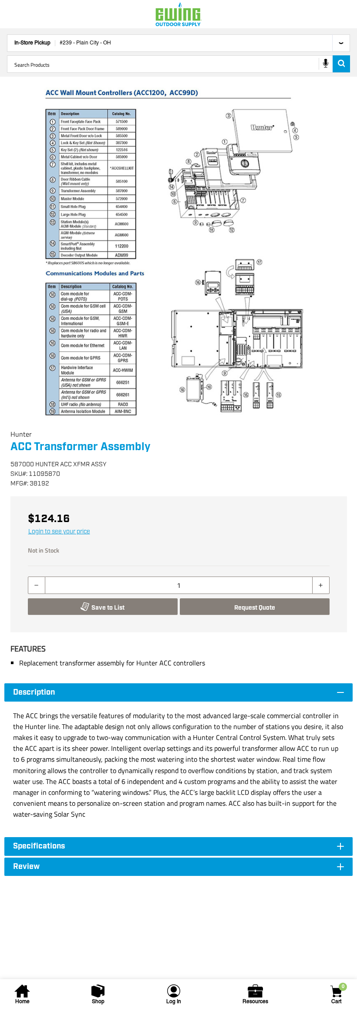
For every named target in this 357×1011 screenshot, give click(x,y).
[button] (178, 252)
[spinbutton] (178, 585)
